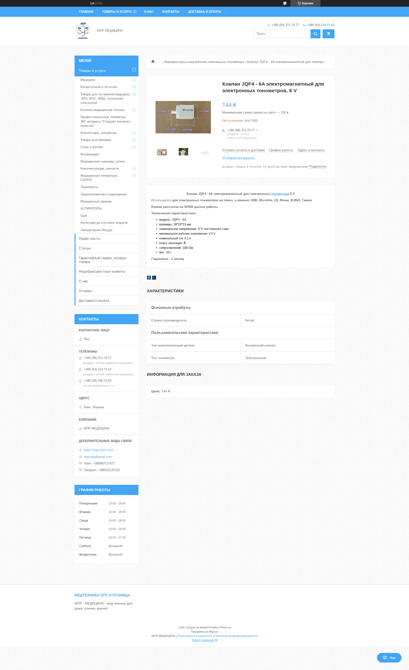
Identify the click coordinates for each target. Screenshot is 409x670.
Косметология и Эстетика (98, 87)
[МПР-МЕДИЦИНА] (83, 30)
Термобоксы (89, 187)
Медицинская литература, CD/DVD (99, 178)
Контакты (170, 11)
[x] (154, 278)
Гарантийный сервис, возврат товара (103, 260)
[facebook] (149, 278)
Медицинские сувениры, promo (102, 161)
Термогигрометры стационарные (103, 194)
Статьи (84, 248)
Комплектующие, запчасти (99, 168)
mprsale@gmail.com (98, 457)
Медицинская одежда (95, 201)
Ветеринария (89, 154)
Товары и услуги (116, 11)
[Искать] (315, 33)
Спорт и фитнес (91, 147)
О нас (149, 11)
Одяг (84, 215)
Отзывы (85, 291)
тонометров (280, 194)
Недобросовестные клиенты (102, 271)
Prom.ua (225, 627)
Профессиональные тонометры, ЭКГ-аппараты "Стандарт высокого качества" (105, 121)
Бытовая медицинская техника (102, 110)
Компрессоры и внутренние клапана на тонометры (204, 62)
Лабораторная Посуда (96, 230)
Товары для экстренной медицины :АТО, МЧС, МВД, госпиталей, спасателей (105, 98)
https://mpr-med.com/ (98, 450)
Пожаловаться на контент (195, 636)
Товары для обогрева (95, 140)
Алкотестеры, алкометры (98, 133)
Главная (86, 11)
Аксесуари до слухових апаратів (104, 222)
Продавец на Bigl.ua (204, 631)
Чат (393, 658)
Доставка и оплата (204, 11)
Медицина (87, 80)
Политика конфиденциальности (236, 636)
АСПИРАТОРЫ (91, 208)
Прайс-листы (89, 238)
